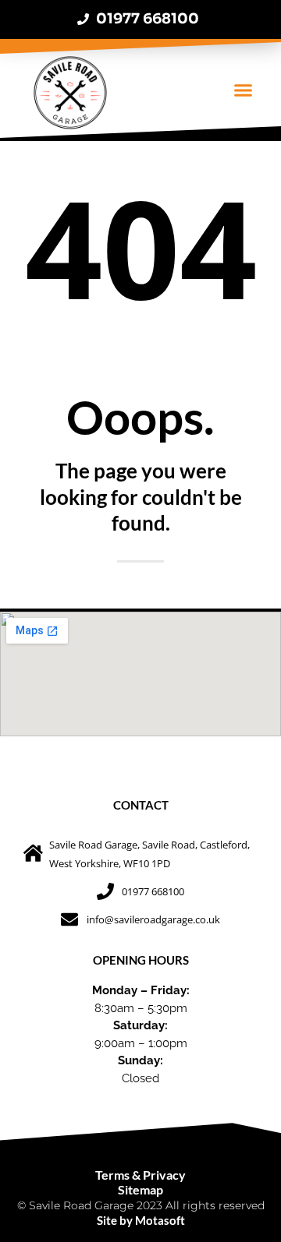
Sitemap (140, 1189)
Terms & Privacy (140, 1174)
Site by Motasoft (141, 1220)
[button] (243, 90)
